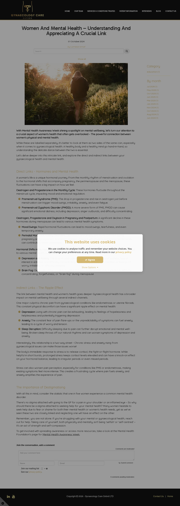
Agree (91, 259)
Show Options (89, 267)
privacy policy (123, 252)
